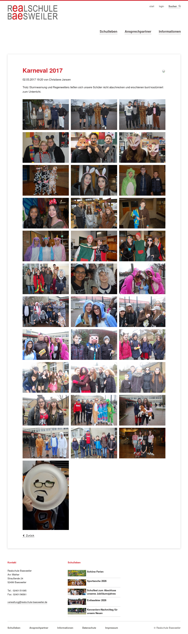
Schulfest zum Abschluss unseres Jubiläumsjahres (101, 591)
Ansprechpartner (138, 31)
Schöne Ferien (95, 571)
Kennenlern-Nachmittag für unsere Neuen (102, 611)
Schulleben (108, 31)
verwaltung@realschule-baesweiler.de (27, 602)
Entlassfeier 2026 (96, 600)
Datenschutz (89, 627)
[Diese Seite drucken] (163, 72)
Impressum (111, 627)
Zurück (30, 535)
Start (151, 6)
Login (161, 6)
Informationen (170, 31)
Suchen (179, 6)
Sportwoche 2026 (96, 581)
